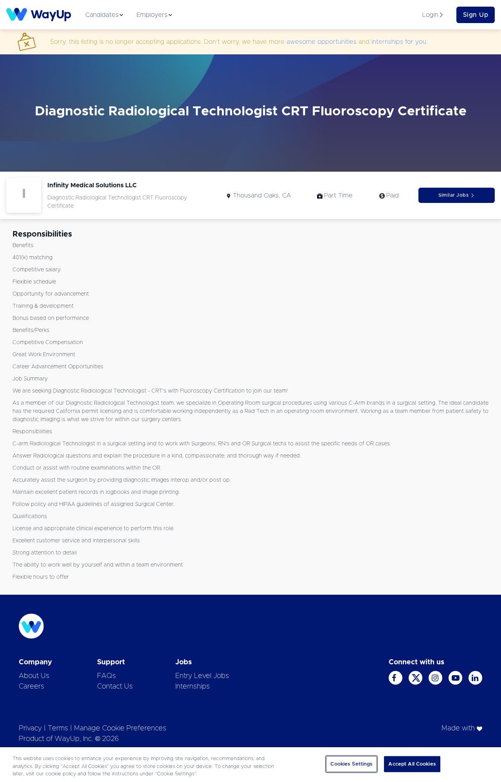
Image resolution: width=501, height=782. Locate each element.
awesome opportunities (322, 42)
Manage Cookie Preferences (120, 728)
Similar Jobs (453, 195)
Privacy (30, 728)
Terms (58, 728)
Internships (192, 686)
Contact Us (115, 686)
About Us (34, 676)
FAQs (106, 676)
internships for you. (399, 42)
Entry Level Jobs (202, 676)
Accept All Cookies (412, 763)
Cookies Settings (351, 763)
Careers (31, 686)
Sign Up (475, 15)
